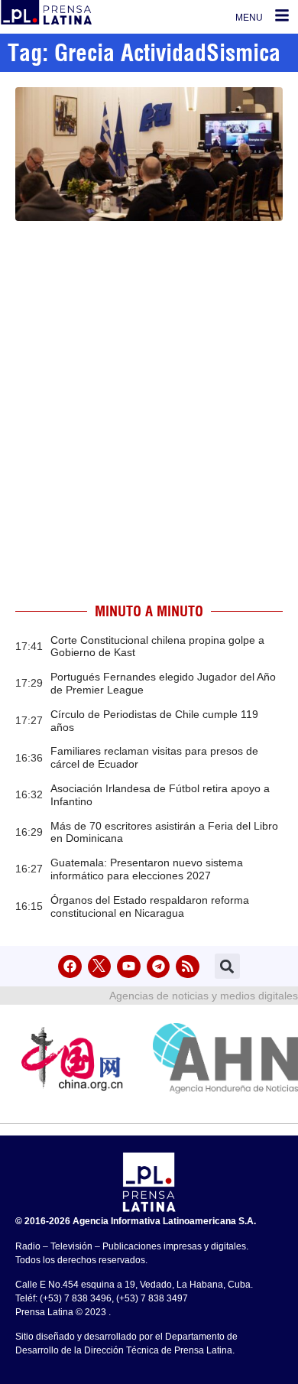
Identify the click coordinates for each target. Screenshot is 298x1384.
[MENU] (282, 15)
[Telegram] (158, 967)
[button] (227, 966)
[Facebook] (70, 967)
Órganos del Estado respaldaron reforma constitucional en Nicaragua (149, 906)
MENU (249, 17)
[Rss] (187, 967)
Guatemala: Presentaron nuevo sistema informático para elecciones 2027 (146, 869)
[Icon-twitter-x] (100, 967)
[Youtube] (129, 967)
